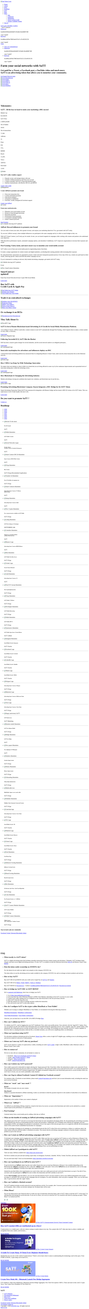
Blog (5, 12)
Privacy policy (8, 1300)
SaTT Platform (8, 1293)
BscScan (3, 36)
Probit (22, 982)
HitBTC (27, 982)
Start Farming (4, 222)
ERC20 (70, 962)
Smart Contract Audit (13, 20)
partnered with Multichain (15, 992)
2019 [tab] (5, 411)
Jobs (9, 15)
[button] (2, 44)
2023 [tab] (5, 417)
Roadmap (6, 9)
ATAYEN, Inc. (15, 1306)
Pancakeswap (20, 985)
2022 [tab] (5, 415)
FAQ (5, 10)
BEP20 (6, 963)
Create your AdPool (6, 203)
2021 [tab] (5, 414)
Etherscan (3, 29)
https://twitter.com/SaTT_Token (21, 1057)
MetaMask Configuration (25, 1012)
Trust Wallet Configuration (26, 1015)
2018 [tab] (5, 409)
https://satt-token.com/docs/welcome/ (43, 1158)
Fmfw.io (32, 982)
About (6, 6)
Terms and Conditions (10, 1298)
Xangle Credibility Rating (15, 21)
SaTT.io (45, 980)
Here (42, 1018)
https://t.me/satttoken (19, 1059)
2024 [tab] (5, 418)
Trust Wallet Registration (11, 1015)
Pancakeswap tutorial (65, 985)
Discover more (11, 76)
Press (5, 7)
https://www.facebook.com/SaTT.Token (25, 1056)
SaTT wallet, (51, 1044)
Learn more (4, 280)
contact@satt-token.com (18, 1060)
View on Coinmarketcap (11, 46)
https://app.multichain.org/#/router (20, 995)
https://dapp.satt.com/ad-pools (34, 1152)
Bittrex (18, 982)
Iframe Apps (39, 1036)
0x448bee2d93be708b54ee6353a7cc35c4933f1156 (44, 985)
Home (6, 4)
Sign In (6, 23)
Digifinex (38, 982)
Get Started (4, 76)
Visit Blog (3, 1202)
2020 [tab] (5, 412)
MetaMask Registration (10, 1012)
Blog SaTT (7, 1297)
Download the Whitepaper (11, 1295)
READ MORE (5, 1233)
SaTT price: (9, 26)
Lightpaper (11, 16)
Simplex (52, 980)
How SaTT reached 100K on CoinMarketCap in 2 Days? (21, 1226)
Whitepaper (11, 18)
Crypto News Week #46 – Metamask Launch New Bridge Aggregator (25, 1279)
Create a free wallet (6, 186)
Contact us (4, 402)
